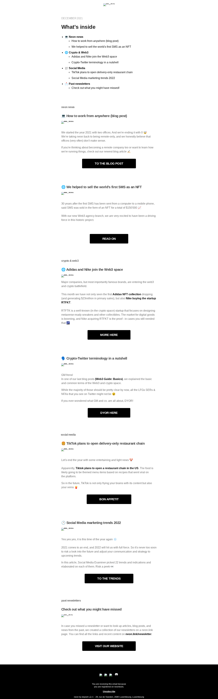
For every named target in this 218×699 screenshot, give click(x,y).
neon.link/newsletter (138, 634)
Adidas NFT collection (127, 294)
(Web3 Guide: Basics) (109, 379)
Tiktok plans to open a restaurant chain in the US (107, 468)
